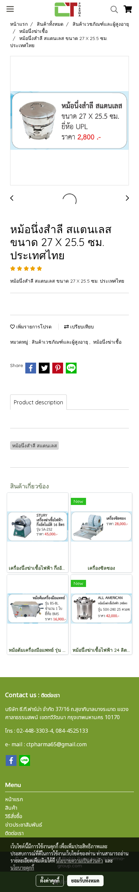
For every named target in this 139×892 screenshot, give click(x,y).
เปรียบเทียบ (81, 327)
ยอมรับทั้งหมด (85, 880)
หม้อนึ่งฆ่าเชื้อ (107, 342)
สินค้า (11, 808)
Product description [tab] (38, 402)
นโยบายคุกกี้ (22, 868)
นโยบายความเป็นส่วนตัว (79, 860)
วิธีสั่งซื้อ (13, 816)
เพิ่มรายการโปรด (33, 327)
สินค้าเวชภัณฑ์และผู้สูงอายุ (60, 342)
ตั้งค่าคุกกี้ (49, 880)
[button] (112, 9)
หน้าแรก (14, 799)
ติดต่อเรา (14, 833)
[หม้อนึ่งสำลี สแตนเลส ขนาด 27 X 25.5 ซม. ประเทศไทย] (69, 121)
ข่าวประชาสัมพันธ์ (23, 825)
